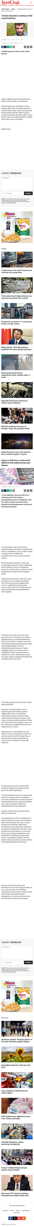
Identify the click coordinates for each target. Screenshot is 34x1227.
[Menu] (31, 2)
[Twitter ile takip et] (15, 1218)
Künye (12, 1210)
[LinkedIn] (8, 47)
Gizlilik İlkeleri (26, 1210)
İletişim (18, 1210)
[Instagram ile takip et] (19, 1218)
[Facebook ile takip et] (10, 1218)
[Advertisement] (17, 73)
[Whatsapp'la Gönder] (10, 47)
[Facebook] (2, 47)
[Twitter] (5, 47)
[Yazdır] (13, 47)
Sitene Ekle (17, 1212)
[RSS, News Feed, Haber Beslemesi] (23, 1218)
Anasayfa (6, 9)
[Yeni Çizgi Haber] (10, 2)
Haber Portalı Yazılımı (10, 1224)
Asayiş (13, 9)
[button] (25, 47)
